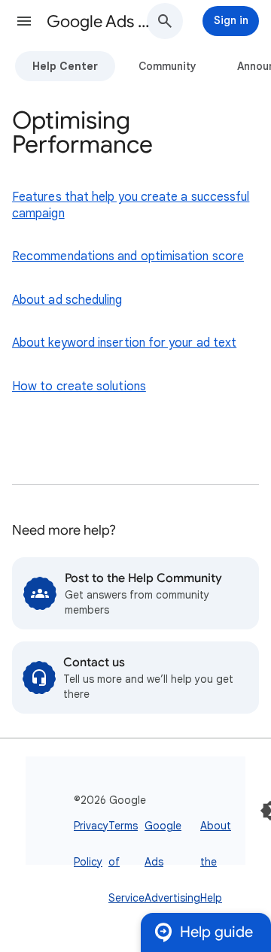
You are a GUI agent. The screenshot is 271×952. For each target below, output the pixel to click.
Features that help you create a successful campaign (130, 205)
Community (167, 66)
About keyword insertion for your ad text (124, 342)
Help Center (65, 66)
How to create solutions (79, 386)
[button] (24, 21)
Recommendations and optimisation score (128, 256)
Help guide (216, 932)
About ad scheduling (67, 300)
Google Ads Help (102, 21)
